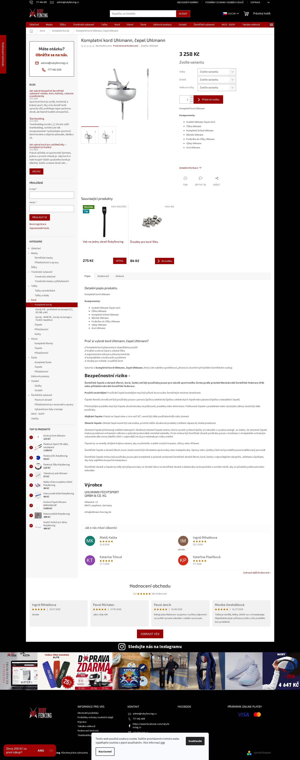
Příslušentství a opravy (47, 262)
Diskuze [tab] (120, 276)
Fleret (34, 339)
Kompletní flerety (44, 343)
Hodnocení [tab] (103, 276)
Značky (35, 418)
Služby (38, 386)
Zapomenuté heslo (39, 228)
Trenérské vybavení (41, 272)
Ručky (38, 334)
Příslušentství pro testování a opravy (54, 404)
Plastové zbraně (43, 400)
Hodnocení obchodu (150, 585)
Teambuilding (36, 118)
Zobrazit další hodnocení (256, 573)
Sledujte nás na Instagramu (155, 647)
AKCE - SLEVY (37, 414)
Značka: (149, 46)
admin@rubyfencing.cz (145, 714)
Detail (120, 260)
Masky (34, 253)
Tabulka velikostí (86, 726)
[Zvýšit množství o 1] (192, 97)
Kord (33, 300)
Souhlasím (195, 741)
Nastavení (105, 752)
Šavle (34, 357)
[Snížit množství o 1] (192, 101)
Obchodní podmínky (187, 2)
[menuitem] (34, 24)
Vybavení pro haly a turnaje (49, 409)
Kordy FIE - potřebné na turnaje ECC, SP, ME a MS (54, 311)
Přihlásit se (39, 217)
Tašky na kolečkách (45, 291)
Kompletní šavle (43, 362)
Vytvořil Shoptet (262, 753)
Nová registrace (37, 224)
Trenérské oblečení (45, 276)
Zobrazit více (150, 633)
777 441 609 (139, 719)
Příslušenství (41, 329)
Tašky (34, 286)
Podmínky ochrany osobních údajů (224, 2)
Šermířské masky (44, 258)
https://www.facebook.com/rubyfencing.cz (151, 725)
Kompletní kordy (43, 305)
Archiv (36, 171)
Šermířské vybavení (41, 395)
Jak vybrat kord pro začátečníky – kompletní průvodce (47, 146)
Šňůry (34, 267)
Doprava (255, 2)
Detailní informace (188, 168)
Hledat (183, 13)
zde (163, 743)
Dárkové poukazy (40, 376)
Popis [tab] (88, 276)
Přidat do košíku (210, 99)
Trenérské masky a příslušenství (52, 281)
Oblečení (36, 248)
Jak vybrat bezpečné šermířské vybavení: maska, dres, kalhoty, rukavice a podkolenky (51, 93)
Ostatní (35, 381)
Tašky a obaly (42, 295)
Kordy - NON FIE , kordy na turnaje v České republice (54, 318)
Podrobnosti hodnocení (125, 46)
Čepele (38, 324)
